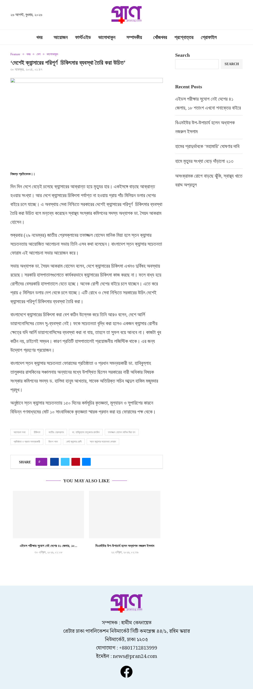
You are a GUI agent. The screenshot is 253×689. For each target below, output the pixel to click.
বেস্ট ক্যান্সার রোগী (74, 441)
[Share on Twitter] (65, 462)
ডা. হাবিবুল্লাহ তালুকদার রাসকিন (86, 432)
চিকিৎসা (37, 432)
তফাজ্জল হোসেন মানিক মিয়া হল (121, 432)
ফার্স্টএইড (83, 37)
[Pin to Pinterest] (75, 462)
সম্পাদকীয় (134, 37)
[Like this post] (43, 462)
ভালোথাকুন (106, 37)
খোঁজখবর (160, 37)
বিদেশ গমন (53, 441)
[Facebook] (126, 672)
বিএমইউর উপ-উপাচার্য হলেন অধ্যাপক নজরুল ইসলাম (124, 546)
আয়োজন (61, 37)
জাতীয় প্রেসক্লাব (56, 432)
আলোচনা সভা (19, 432)
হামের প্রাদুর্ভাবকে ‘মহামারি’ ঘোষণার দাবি (207, 146)
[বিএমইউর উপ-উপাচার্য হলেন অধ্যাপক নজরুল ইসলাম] (124, 514)
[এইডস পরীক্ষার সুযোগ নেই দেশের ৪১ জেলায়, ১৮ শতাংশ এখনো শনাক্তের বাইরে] (48, 514)
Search (182, 55)
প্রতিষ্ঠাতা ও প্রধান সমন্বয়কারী (27, 441)
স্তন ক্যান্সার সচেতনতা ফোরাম (103, 441)
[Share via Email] (86, 462)
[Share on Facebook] (54, 462)
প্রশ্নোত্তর (183, 37)
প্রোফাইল (209, 37)
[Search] (240, 15)
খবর (39, 37)
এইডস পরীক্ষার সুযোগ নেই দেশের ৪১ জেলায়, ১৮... (48, 546)
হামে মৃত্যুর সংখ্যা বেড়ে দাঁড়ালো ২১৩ (205, 161)
